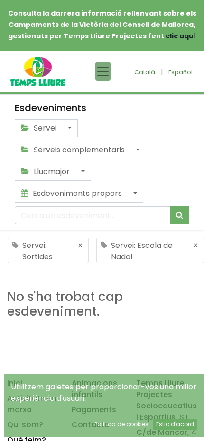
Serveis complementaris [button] (79, 149)
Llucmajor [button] (52, 171)
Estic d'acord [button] (175, 424)
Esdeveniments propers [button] (77, 193)
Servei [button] (45, 128)
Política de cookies (121, 424)
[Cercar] (179, 215)
